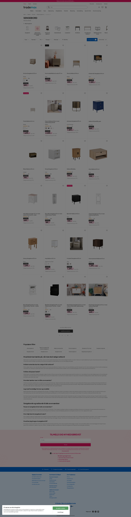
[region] (36, 510)
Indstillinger (61, 512)
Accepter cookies (60, 508)
